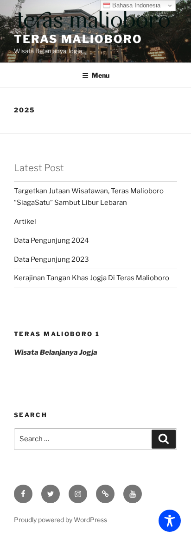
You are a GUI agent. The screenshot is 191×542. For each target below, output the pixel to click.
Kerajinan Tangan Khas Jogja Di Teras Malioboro (91, 278)
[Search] (164, 439)
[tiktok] (105, 494)
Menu (100, 75)
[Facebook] (23, 494)
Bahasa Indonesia (135, 5)
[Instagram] (78, 494)
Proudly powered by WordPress (60, 520)
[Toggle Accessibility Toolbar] (170, 521)
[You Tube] (132, 494)
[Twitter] (50, 494)
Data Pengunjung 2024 (51, 240)
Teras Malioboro (78, 39)
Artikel (25, 221)
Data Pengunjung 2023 (51, 259)
